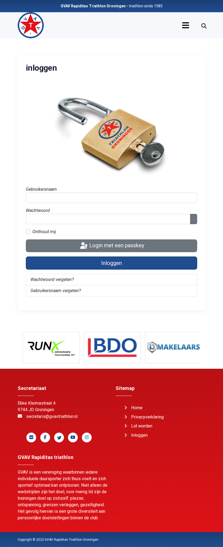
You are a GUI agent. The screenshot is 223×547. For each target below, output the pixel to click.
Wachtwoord (38, 210)
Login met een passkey (116, 245)
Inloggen (111, 263)
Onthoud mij (44, 231)
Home (137, 407)
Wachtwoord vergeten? (52, 279)
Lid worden (141, 426)
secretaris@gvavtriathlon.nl (52, 416)
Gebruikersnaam (41, 189)
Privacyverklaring (147, 417)
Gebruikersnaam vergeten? (55, 290)
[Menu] (185, 25)
